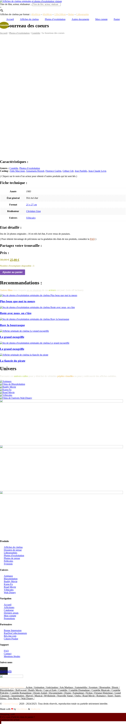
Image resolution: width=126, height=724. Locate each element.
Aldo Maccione (17, 171)
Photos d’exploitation (55, 19)
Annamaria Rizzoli (35, 171)
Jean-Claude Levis (97, 171)
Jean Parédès (81, 171)
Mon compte (101, 19)
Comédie (36, 33)
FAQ (92, 239)
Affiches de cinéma (29, 19)
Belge (71, 14)
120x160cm (60, 14)
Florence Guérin (53, 171)
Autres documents (80, 19)
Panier (117, 19)
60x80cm (47, 14)
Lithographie (82, 14)
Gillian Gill (68, 171)
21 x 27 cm (31, 204)
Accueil (10, 19)
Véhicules (30, 218)
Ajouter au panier (12, 272)
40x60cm (35, 14)
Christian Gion (33, 211)
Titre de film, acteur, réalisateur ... (16, 4)
